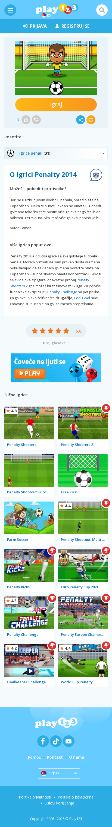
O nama (76, 757)
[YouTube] (68, 741)
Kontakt (55, 757)
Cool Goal (82, 297)
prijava (38, 26)
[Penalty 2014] (56, 68)
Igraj (56, 104)
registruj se (75, 26)
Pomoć (34, 757)
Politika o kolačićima (76, 797)
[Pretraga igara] (102, 10)
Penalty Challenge (62, 291)
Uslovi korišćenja (59, 803)
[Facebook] (43, 741)
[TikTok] (56, 741)
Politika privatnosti (35, 797)
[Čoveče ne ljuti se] (56, 380)
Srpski (55, 772)
